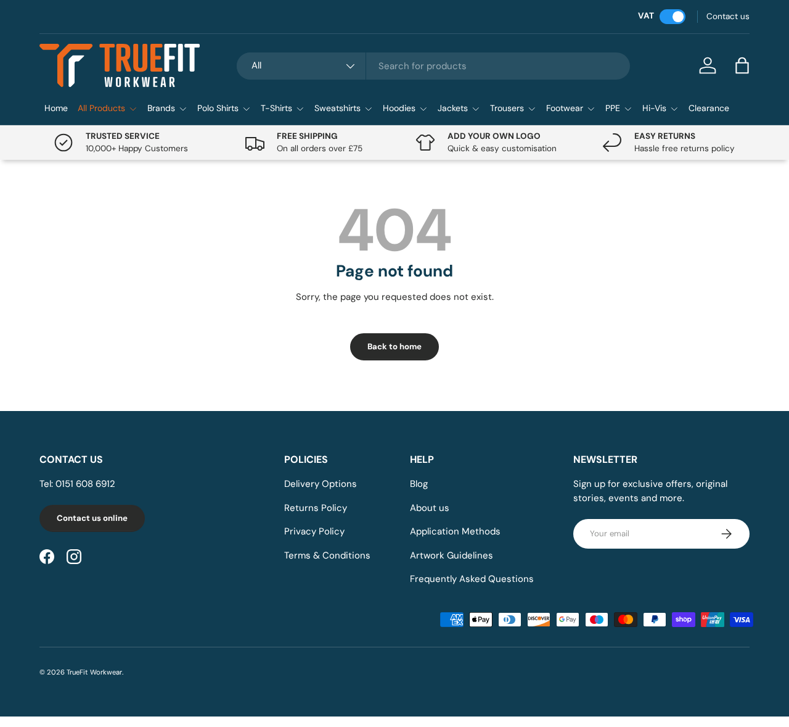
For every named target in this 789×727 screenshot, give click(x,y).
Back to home (394, 346)
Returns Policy (315, 508)
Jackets (453, 108)
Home (56, 108)
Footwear (564, 108)
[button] (742, 65)
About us (429, 508)
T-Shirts (276, 108)
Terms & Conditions (327, 555)
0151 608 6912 (85, 484)
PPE (612, 108)
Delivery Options (320, 484)
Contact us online (92, 518)
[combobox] (433, 66)
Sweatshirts (337, 108)
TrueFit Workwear (94, 672)
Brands (161, 108)
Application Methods (455, 531)
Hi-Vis (654, 108)
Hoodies (399, 108)
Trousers (507, 108)
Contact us (728, 16)
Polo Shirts (218, 108)
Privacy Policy (314, 531)
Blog (419, 484)
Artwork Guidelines (451, 555)
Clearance (709, 108)
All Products (101, 108)
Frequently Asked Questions (472, 579)
